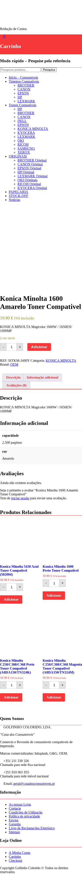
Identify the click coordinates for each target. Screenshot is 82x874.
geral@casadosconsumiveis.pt (33, 783)
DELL (22, 121)
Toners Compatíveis (22, 105)
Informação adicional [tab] (42, 377)
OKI (20, 140)
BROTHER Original (32, 160)
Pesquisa (49, 69)
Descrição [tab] (13, 377)
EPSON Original (29, 168)
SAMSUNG (26, 148)
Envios (13, 820)
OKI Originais (27, 180)
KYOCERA (26, 133)
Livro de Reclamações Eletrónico (32, 828)
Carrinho (15, 856)
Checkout (15, 860)
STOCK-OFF (18, 196)
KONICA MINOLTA (32, 129)
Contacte (15, 808)
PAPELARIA (18, 192)
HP (19, 97)
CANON (23, 89)
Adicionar (39, 347)
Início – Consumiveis (23, 77)
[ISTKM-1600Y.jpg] (41, 246)
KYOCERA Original (32, 188)
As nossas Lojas (20, 804)
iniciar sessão (20, 498)
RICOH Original (29, 184)
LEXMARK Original (32, 176)
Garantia (15, 824)
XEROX (23, 152)
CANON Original (30, 164)
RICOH (23, 144)
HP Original (25, 172)
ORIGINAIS (18, 156)
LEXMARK (26, 101)
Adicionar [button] (11, 599)
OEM (14, 364)
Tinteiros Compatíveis (24, 81)
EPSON (23, 93)
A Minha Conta (19, 852)
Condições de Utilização (25, 812)
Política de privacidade (24, 816)
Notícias (14, 200)
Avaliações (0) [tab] (16, 385)
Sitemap (14, 832)
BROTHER (25, 85)
